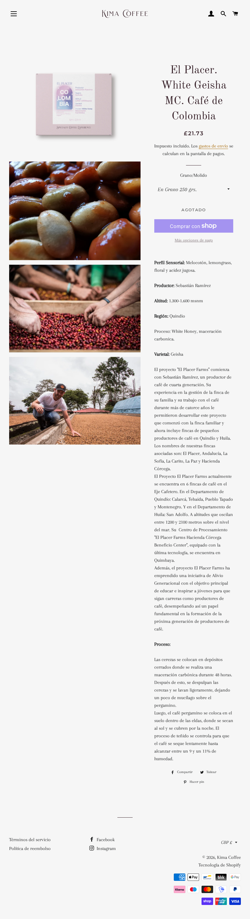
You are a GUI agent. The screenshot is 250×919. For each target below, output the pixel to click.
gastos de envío (213, 146)
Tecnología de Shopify (219, 865)
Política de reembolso (30, 848)
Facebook (105, 839)
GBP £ (226, 842)
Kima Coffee (229, 857)
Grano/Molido (193, 175)
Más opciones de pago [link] (194, 240)
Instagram (105, 848)
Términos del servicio (30, 839)
